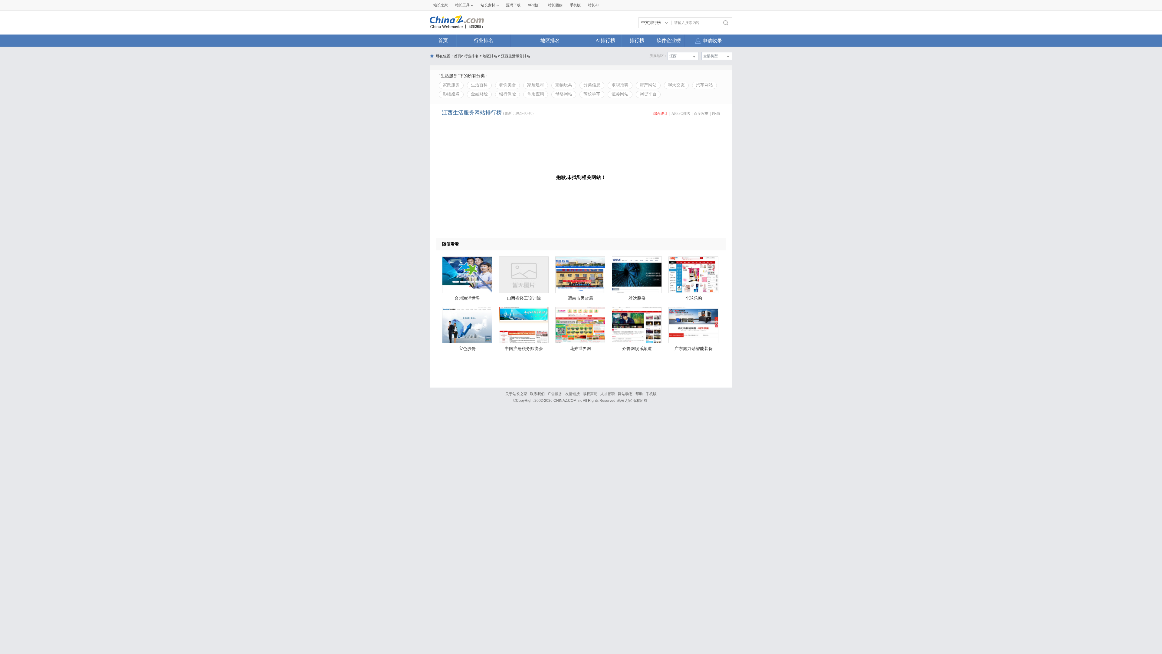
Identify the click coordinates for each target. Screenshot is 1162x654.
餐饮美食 (507, 85)
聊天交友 (676, 85)
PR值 (716, 113)
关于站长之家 (516, 394)
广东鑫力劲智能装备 (694, 348)
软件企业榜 (669, 40)
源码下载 (513, 5)
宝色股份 (467, 348)
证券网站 (620, 94)
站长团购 (555, 5)
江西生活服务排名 (515, 56)
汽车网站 (704, 85)
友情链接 (572, 394)
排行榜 (637, 40)
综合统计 (660, 113)
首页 (443, 40)
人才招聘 (607, 394)
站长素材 (488, 5)
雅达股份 (637, 298)
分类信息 (591, 85)
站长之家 (440, 5)
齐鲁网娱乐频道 (637, 348)
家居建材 (535, 85)
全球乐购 (693, 298)
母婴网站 (563, 94)
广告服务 (555, 394)
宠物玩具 (563, 85)
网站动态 (625, 394)
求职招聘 (620, 85)
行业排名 (483, 40)
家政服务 (451, 85)
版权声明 (590, 394)
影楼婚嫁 (451, 94)
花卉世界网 (580, 348)
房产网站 (648, 85)
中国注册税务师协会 (524, 348)
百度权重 (701, 113)
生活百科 (479, 85)
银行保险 (507, 94)
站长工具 (462, 5)
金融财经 (479, 94)
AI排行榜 (605, 40)
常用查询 (535, 94)
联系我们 (537, 394)
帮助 (639, 394)
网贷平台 (648, 94)
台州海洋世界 (467, 298)
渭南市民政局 (580, 298)
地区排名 (550, 40)
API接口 (534, 5)
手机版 (651, 394)
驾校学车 (591, 94)
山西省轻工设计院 (524, 298)
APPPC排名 (680, 113)
